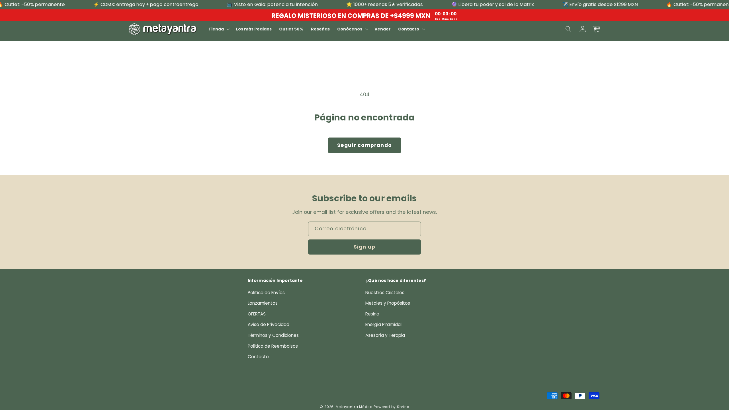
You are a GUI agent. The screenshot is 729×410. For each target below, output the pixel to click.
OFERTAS (257, 314)
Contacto (258, 357)
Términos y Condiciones (273, 335)
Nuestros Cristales (384, 293)
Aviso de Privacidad (268, 324)
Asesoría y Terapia (385, 335)
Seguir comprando (364, 145)
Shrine (403, 406)
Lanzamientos (263, 303)
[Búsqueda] (569, 29)
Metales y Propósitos (387, 303)
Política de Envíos (266, 293)
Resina (372, 314)
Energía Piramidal (383, 324)
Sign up (364, 246)
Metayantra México (354, 406)
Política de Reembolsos (273, 346)
